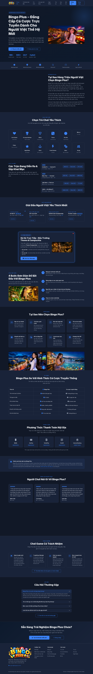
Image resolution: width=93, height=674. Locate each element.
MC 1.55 (65, 175)
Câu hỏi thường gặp (51, 653)
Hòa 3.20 (72, 166)
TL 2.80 (80, 183)
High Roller (49, 3)
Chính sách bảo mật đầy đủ (47, 466)
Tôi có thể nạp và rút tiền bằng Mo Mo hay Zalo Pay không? (38, 601)
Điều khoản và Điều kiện (39, 651)
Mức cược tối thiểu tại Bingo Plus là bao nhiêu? (35, 606)
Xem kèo (13, 218)
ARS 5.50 (79, 175)
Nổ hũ (66, 3)
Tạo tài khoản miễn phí (40, 637)
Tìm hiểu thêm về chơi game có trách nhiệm (47, 571)
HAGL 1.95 (65, 190)
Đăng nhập (79, 3)
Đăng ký (72, 3)
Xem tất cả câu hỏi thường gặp (47, 615)
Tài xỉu (56, 3)
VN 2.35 (66, 183)
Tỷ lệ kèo (62, 653)
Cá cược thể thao (41, 3)
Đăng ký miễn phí (16, 49)
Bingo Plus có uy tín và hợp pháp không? (33, 591)
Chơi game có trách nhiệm (38, 657)
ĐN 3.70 (80, 190)
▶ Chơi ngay (14, 135)
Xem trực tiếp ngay (29, 258)
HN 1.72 (66, 166)
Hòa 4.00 (72, 175)
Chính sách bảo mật (38, 653)
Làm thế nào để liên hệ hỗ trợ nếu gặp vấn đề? (35, 610)
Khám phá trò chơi (33, 49)
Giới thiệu (36, 649)
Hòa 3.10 (73, 183)
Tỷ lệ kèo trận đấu (26, 3)
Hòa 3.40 (73, 190)
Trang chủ (17, 3)
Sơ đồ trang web (51, 656)
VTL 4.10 (80, 166)
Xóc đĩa (61, 3)
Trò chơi (34, 3)
